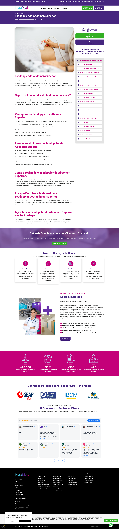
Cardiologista (40, 478)
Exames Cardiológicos (57, 476)
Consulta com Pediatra (43, 488)
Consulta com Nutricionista (43, 484)
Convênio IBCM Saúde (88, 478)
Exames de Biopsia (57, 478)
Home (16, 19)
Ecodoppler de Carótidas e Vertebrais (89, 72)
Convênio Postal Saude (88, 480)
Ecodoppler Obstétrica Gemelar (88, 118)
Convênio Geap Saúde (88, 476)
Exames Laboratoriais (57, 490)
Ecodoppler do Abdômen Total (87, 105)
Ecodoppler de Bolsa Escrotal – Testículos (90, 68)
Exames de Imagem (57, 482)
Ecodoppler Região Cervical (87, 126)
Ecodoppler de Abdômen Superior (88, 64)
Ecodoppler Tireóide (85, 130)
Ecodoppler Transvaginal (86, 134)
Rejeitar (12, 521)
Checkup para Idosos (72, 482)
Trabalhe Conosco (19, 485)
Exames (50, 8)
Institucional (64, 8)
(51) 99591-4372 (87, 8)
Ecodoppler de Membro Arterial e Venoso (90, 81)
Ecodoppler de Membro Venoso (88, 85)
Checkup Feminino (72, 478)
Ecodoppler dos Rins (85, 110)
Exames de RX (56, 488)
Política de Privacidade (17, 517)
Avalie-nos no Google (94, 420)
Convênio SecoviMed (87, 482)
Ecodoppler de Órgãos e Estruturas (89, 89)
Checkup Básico (71, 476)
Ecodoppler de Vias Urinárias (87, 101)
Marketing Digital (29, 526)
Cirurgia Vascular (41, 480)
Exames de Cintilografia (58, 480)
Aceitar (25, 521)
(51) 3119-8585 (99, 8)
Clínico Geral (40, 482)
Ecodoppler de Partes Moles (87, 93)
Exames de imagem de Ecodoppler (27, 19)
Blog (16, 483)
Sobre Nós (17, 481)
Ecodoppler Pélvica (84, 122)
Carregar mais (59, 460)
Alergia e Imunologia (42, 476)
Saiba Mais (66, 338)
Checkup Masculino (72, 480)
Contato (16, 487)
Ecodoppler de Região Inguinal (87, 97)
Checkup (56, 8)
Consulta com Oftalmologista (44, 486)
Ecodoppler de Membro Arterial (88, 77)
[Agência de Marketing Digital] (95, 526)
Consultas (44, 8)
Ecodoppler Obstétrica (85, 114)
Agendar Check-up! (60, 243)
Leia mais (42, 438)
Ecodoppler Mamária (85, 139)
